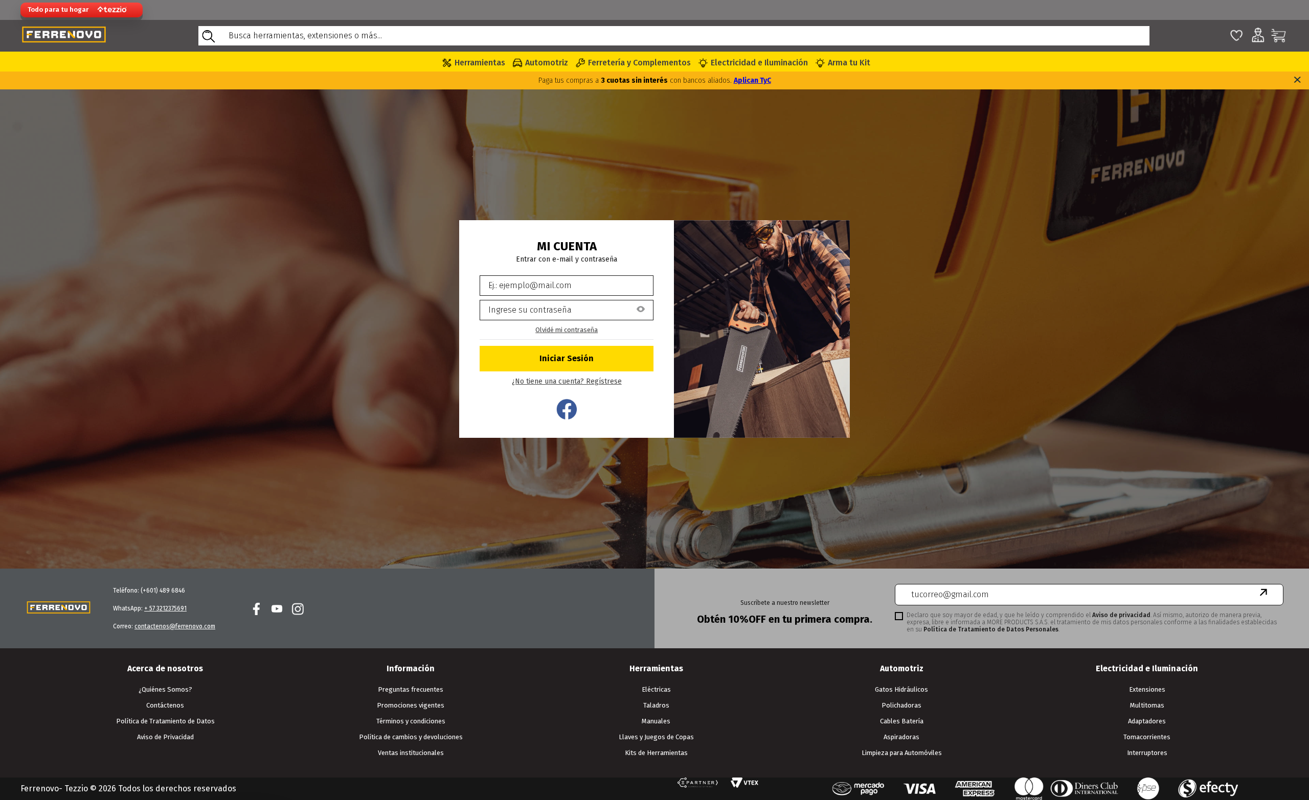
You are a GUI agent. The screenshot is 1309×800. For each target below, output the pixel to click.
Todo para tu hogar (58, 9)
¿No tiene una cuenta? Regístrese (567, 382)
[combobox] (673, 35)
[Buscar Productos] (208, 36)
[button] (641, 310)
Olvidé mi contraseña (566, 329)
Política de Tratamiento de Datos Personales (990, 629)
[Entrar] (566, 358)
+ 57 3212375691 (165, 608)
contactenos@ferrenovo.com (174, 626)
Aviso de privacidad (1121, 615)
